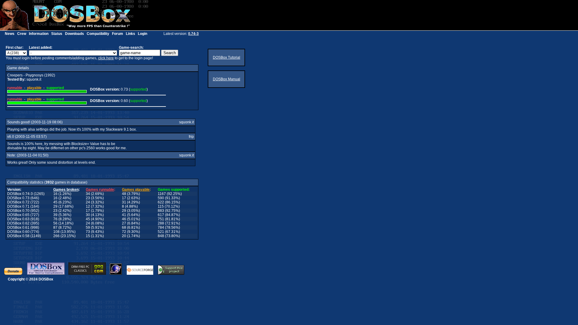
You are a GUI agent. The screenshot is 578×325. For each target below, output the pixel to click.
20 (124, 236)
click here (106, 58)
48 (124, 194)
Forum (117, 34)
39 (55, 215)
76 (55, 219)
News (9, 34)
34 (88, 194)
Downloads (74, 34)
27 (124, 223)
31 (124, 202)
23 (88, 198)
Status (56, 34)
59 (88, 227)
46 (124, 219)
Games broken (66, 189)
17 (124, 198)
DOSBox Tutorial (226, 57)
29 (55, 206)
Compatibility (98, 34)
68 (124, 227)
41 (124, 215)
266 (56, 236)
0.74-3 (193, 34)
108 (56, 232)
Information (38, 34)
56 (55, 223)
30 (88, 215)
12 (88, 206)
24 (88, 202)
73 (88, 232)
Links (130, 34)
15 (88, 236)
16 (55, 194)
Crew (21, 34)
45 (55, 202)
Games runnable (100, 189)
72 (124, 232)
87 (55, 227)
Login (142, 34)
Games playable (136, 189)
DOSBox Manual (226, 79)
